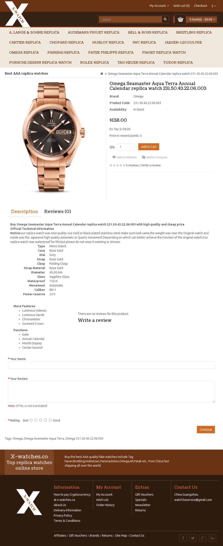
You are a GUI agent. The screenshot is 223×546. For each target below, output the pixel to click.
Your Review (19, 378)
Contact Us (137, 535)
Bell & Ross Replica (147, 32)
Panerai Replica (63, 52)
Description (24, 212)
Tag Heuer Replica (136, 62)
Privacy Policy (63, 515)
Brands (94, 535)
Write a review (151, 165)
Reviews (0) (57, 212)
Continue (206, 429)
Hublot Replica (108, 42)
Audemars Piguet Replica (93, 32)
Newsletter (142, 505)
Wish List (102, 500)
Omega (138, 96)
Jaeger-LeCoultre (183, 42)
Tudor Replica (178, 62)
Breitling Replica (194, 32)
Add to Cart (148, 146)
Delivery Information (67, 510)
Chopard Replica (66, 42)
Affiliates (60, 535)
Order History (105, 505)
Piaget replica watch (164, 52)
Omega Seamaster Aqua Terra (44, 438)
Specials (141, 500)
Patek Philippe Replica (110, 52)
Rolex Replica (94, 62)
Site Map (121, 535)
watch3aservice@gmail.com (193, 500)
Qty (112, 147)
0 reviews (132, 165)
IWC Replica (144, 42)
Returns (140, 510)
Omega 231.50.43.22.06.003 (84, 438)
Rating (15, 420)
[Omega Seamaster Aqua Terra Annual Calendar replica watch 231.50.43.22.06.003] (54, 137)
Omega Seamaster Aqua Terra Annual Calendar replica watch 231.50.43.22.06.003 (163, 73)
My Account (104, 494)
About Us (60, 505)
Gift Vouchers (144, 494)
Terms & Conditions (67, 520)
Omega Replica (24, 52)
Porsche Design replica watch (40, 62)
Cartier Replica (25, 42)
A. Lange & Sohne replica (34, 32)
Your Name (18, 359)
